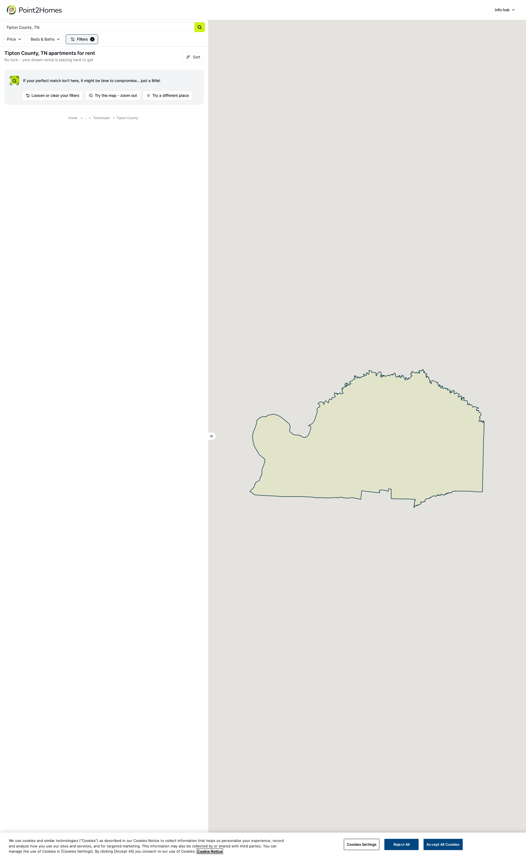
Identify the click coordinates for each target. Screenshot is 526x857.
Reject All (401, 844)
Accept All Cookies (443, 844)
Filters (85, 39)
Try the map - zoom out (116, 95)
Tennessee (101, 118)
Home (72, 118)
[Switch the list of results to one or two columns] (212, 436)
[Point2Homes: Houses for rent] (35, 10)
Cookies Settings (361, 844)
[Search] (200, 27)
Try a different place (170, 95)
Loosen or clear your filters (55, 95)
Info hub (502, 9)
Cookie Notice (209, 851)
